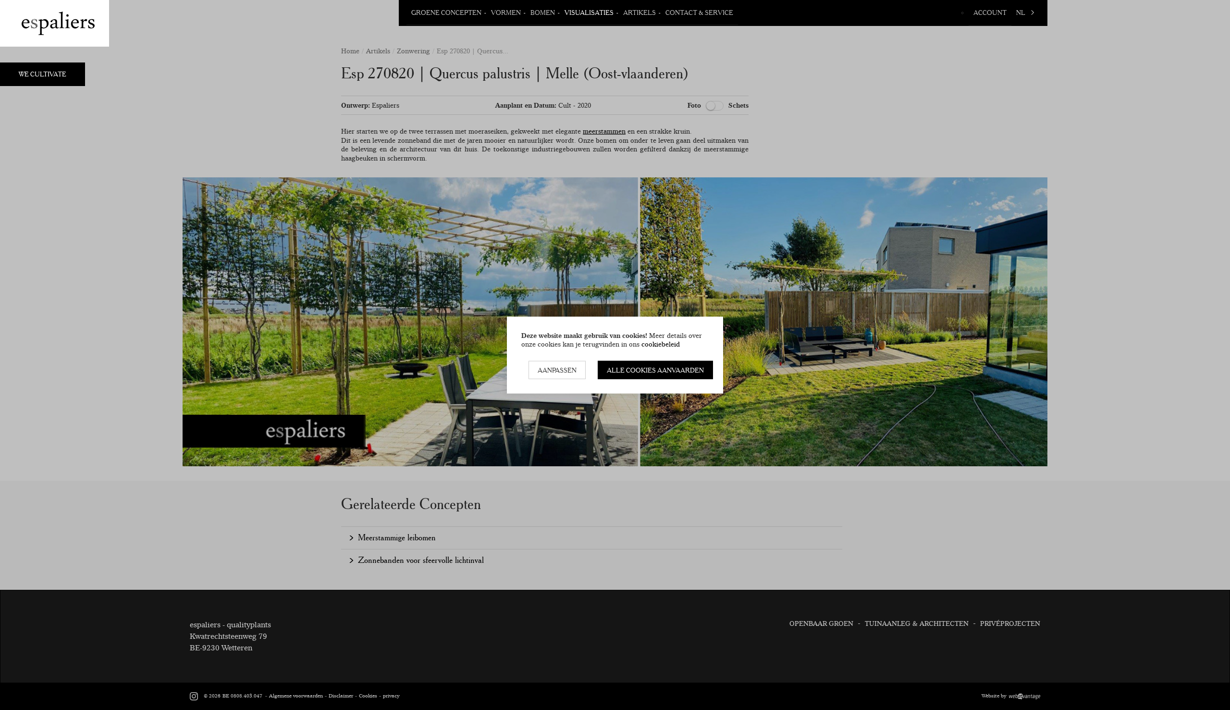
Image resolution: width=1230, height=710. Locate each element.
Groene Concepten (446, 12)
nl (1020, 12)
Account (990, 12)
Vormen (506, 12)
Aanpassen (557, 370)
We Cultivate (42, 74)
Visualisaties (589, 12)
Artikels (639, 12)
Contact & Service (699, 12)
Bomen (542, 12)
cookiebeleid (660, 344)
